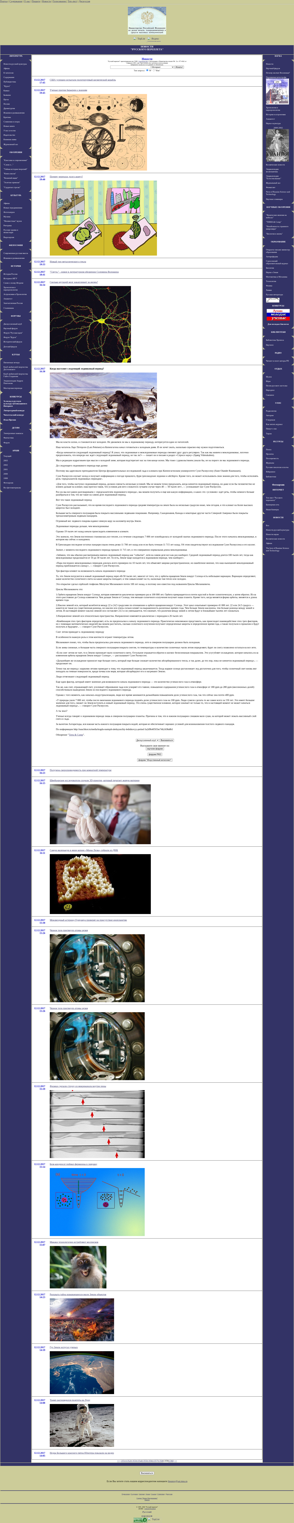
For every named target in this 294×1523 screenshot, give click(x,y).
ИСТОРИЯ (16, 266)
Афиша (7, 68)
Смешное (270, 395)
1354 (139, 1461)
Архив (148, 1494)
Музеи (269, 377)
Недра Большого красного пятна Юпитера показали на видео (82, 1453)
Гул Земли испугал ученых (64, 1347)
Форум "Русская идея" (13, 333)
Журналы (270, 463)
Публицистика (10, 82)
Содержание (15, 1)
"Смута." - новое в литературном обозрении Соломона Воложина (84, 272)
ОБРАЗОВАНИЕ (278, 242)
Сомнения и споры (12, 122)
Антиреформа (272, 256)
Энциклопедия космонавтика (272, 170)
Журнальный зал (11, 144)
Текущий (7, 456)
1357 (155, 1461)
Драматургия (9, 108)
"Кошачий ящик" (11, 178)
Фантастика (9, 438)
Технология (271, 281)
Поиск (268, 449)
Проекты (270, 454)
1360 (171, 1461)
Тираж (269, 433)
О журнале (270, 420)
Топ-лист (72, 1)
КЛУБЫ (16, 354)
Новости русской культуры (15, 64)
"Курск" (7, 86)
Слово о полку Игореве (13, 283)
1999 (6, 478)
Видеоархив (9, 237)
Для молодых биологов (278, 324)
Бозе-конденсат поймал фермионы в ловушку (73, 1164)
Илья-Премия (10, 420)
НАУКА (278, 56)
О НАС (278, 403)
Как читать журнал (274, 424)
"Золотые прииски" (12, 182)
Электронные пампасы (13, 433)
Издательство (9, 135)
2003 (6, 460)
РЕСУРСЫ (278, 441)
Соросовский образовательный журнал (277, 262)
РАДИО (278, 353)
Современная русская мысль (16, 253)
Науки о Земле (272, 272)
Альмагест (8, 299)
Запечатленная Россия (13, 303)
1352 (128, 1461)
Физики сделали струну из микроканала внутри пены (78, 1086)
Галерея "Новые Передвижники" (147, 1498)
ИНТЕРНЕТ (278, 490)
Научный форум (10, 328)
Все (267, 525)
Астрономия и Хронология (15, 294)
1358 (160, 1461)
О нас (27, 1)
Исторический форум (13, 342)
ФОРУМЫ (16, 316)
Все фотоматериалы (12, 487)
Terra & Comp (76, 734)
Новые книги (9, 126)
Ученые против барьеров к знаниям (68, 90)
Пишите (36, 1)
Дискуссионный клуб (13, 324)
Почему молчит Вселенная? (278, 73)
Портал (4, 1)
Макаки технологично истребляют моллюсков (74, 1242)
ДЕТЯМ (15, 428)
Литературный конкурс (14, 410)
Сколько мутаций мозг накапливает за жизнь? (74, 282)
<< (118, 1461)
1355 (144, 1461)
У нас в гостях (10, 130)
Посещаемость (272, 458)
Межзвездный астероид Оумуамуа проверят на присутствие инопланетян (88, 920)
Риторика (8, 225)
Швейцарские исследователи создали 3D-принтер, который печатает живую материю (94, 780)
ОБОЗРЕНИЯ (15, 152)
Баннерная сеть (272, 504)
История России (10, 274)
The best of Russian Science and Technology (277, 549)
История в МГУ (10, 278)
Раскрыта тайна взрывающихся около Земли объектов (78, 1294)
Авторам (269, 415)
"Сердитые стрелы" (12, 187)
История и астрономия (276, 114)
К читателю (9, 73)
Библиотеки (271, 476)
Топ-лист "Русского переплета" (274, 499)
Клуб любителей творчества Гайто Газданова (16, 375)
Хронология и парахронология (11, 288)
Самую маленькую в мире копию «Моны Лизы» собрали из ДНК (84, 850)
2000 (6, 474)
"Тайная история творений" (15, 169)
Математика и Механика (276, 277)
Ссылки (153, 1494)
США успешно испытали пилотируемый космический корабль (83, 80)
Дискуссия (84, 1)
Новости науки (272, 534)
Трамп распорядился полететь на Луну (70, 1400)
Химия (269, 290)
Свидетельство (143, 61)
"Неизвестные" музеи (13, 221)
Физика (269, 286)
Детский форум (10, 346)
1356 (149, 1461)
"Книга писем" (10, 173)
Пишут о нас (271, 429)
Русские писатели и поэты (277, 467)
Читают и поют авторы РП (277, 361)
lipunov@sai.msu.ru (177, 1481)
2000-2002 (278, 128)
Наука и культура (273, 123)
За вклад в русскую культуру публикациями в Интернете (15, 403)
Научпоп (269, 345)
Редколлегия (271, 411)
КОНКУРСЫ (16, 397)
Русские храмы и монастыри (11, 231)
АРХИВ (15, 450)
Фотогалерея (9, 212)
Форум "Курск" (10, 337)
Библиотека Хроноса (275, 340)
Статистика (160, 1494)
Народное (270, 390)
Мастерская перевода (13, 388)
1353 (133, 1461)
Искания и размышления (14, 113)
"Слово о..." (8, 165)
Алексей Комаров (150, 1509)
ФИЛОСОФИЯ (16, 245)
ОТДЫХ (278, 369)
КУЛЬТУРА (16, 195)
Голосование (60, 1)
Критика (7, 117)
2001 (6, 469)
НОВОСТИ (278, 517)
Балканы (7, 95)
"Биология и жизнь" (274, 234)
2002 (6, 465)
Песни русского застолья (276, 386)
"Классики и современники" (15, 160)
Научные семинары (274, 199)
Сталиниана (9, 308)
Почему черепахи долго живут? (66, 176)
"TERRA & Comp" (273, 222)
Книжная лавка (10, 139)
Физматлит (270, 187)
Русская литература (274, 294)
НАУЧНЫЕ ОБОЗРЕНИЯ (278, 207)
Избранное (270, 472)
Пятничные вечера (12, 362)
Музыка (7, 216)
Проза (6, 99)
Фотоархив (8, 483)
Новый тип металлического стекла (68, 261)
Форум (6, 442)
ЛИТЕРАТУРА (15, 56)
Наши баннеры (272, 509)
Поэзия (7, 104)
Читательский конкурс (14, 415)
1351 (123, 1461)
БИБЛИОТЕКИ (278, 332)
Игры (268, 381)
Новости (46, 1)
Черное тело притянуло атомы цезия (69, 930)
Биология (270, 268)
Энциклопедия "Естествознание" (273, 177)
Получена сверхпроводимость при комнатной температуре (80, 770)
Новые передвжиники (13, 208)
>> (175, 1461)
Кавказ (6, 90)
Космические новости (275, 165)
